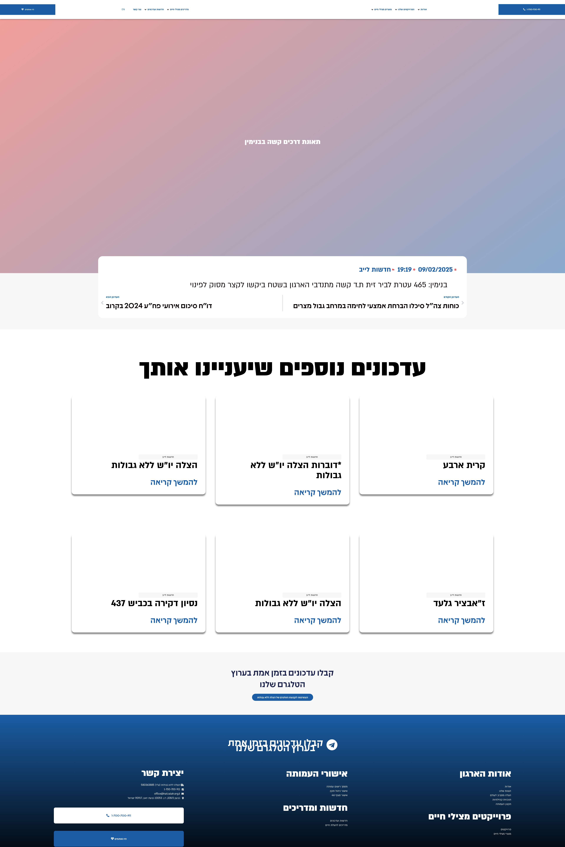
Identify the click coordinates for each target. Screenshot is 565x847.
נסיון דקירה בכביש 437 (154, 603)
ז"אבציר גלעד (459, 603)
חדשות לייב (375, 269)
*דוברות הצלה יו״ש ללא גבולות (295, 470)
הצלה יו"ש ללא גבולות (154, 465)
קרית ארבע (464, 465)
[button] (422, 9)
